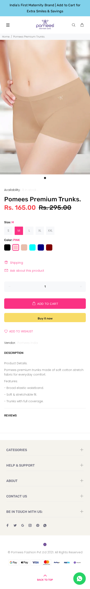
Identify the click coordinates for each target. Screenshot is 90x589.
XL (39, 230)
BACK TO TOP (45, 579)
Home (6, 36)
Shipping (16, 263)
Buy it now (45, 318)
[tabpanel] (45, 107)
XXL (50, 230)
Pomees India (27, 343)
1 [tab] (45, 178)
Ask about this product (27, 271)
